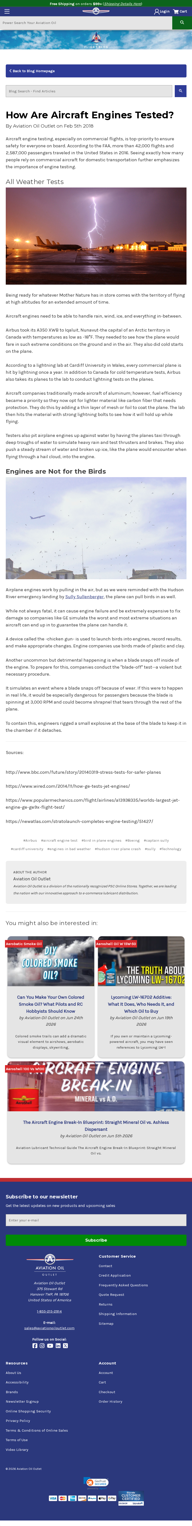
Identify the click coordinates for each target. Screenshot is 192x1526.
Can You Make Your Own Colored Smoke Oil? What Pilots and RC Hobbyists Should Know (50, 1004)
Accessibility (17, 1382)
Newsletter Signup (22, 1401)
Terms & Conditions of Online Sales (37, 1430)
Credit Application (115, 1275)
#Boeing (132, 840)
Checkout (107, 1392)
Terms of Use (17, 1440)
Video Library (17, 1449)
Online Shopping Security (28, 1411)
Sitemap (106, 1323)
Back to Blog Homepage (33, 71)
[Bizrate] (131, 1498)
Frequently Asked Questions (123, 1285)
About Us (13, 1372)
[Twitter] (66, 1346)
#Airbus (30, 840)
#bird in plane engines (102, 840)
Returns (105, 1304)
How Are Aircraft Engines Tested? (90, 115)
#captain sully (156, 840)
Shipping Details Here (122, 3)
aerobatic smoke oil (24, 944)
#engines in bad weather (69, 849)
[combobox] (86, 22)
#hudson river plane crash (118, 849)
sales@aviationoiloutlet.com (49, 1328)
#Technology (170, 849)
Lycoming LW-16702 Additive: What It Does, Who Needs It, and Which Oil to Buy (141, 1004)
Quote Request (111, 1294)
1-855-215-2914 (49, 1311)
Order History (110, 1401)
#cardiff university (27, 849)
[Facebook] (36, 1346)
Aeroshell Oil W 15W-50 (116, 944)
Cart (102, 1382)
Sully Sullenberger (84, 596)
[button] (96, 1483)
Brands (12, 1392)
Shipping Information (118, 1314)
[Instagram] (43, 1346)
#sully (150, 849)
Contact (105, 1266)
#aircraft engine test (59, 840)
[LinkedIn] (59, 1346)
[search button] (182, 22)
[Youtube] (51, 1346)
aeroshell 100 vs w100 (25, 1069)
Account (106, 1372)
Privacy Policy (18, 1420)
